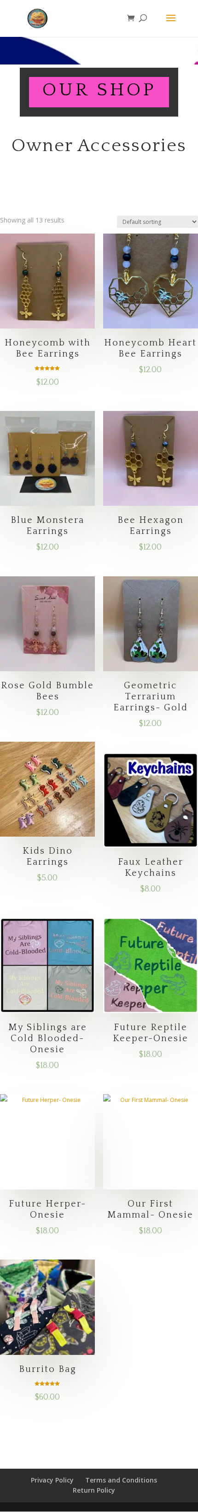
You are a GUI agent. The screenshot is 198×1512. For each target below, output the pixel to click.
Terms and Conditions (121, 1480)
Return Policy (94, 1490)
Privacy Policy (52, 1480)
